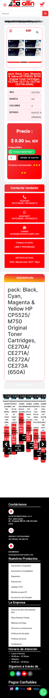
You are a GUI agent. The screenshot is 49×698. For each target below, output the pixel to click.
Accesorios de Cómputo (21, 597)
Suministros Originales (21, 566)
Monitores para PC (19, 592)
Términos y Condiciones (21, 628)
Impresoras (16, 582)
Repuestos (15, 576)
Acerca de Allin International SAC (23, 611)
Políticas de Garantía (20, 633)
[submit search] (45, 13)
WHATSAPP (24, 216)
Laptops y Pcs (17, 587)
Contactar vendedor (25, 188)
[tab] (24, 278)
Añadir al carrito (29, 157)
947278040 (18, 203)
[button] (37, 32)
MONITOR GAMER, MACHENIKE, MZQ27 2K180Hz (23, 406)
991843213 (31, 203)
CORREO (24, 231)
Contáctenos (16, 644)
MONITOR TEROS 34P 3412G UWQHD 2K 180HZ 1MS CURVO (15, 411)
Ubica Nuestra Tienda (20, 618)
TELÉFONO (24, 201)
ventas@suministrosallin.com (24, 233)
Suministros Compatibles (22, 571)
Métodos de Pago (18, 623)
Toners (21, 21)
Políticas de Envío (18, 639)
